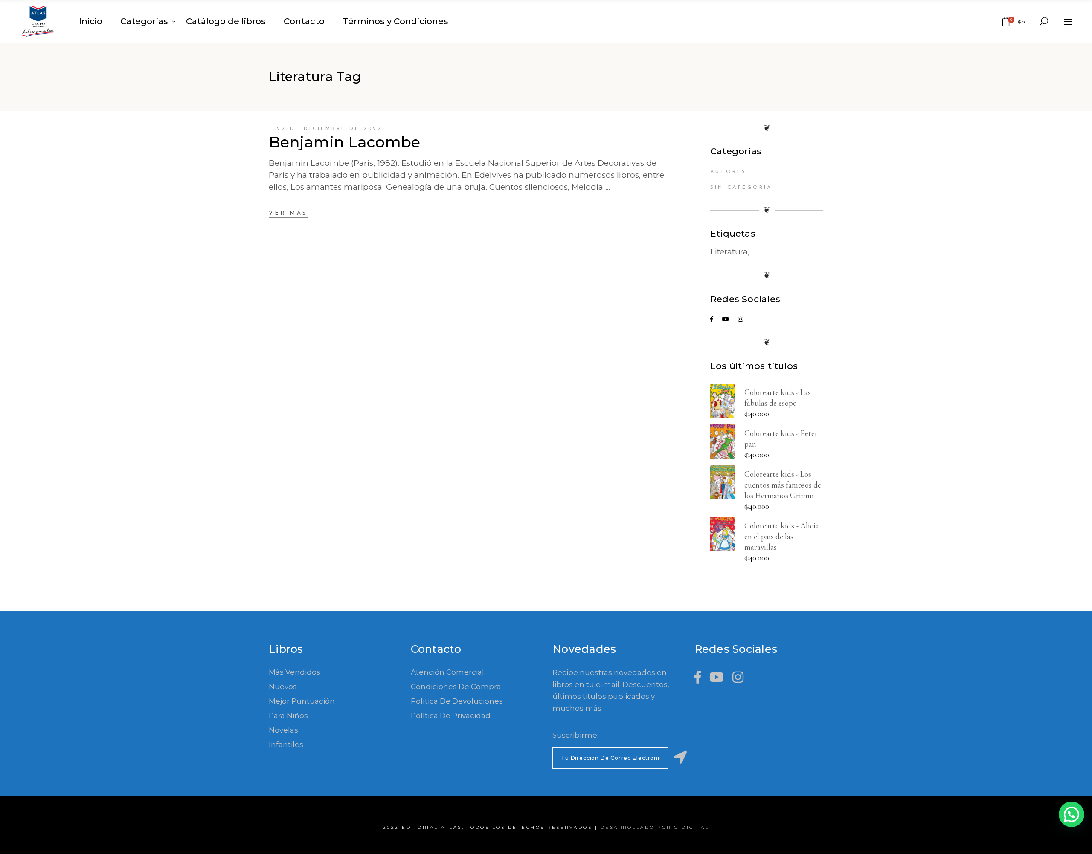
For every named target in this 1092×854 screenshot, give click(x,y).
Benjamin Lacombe (345, 142)
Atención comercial (447, 672)
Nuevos (283, 686)
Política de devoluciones (457, 701)
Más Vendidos (294, 672)
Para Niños (288, 715)
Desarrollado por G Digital (655, 827)
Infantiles (286, 744)
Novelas (283, 730)
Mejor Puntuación (302, 701)
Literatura (729, 252)
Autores (728, 171)
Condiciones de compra (456, 686)
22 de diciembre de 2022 (330, 128)
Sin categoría (741, 187)
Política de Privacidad (451, 715)
